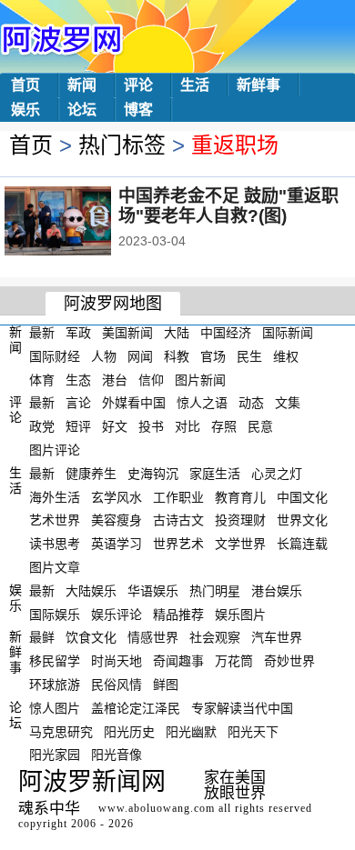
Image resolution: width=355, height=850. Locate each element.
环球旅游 (54, 684)
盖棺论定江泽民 (135, 708)
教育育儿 (240, 496)
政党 (42, 426)
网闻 (140, 356)
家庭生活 (214, 473)
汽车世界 (276, 637)
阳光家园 (54, 754)
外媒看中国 (134, 402)
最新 (42, 332)
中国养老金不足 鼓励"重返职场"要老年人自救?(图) (228, 205)
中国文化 (302, 496)
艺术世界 (54, 520)
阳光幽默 (191, 731)
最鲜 (42, 637)
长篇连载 (302, 543)
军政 (78, 332)
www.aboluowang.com (156, 808)
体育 (42, 379)
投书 (151, 426)
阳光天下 (253, 731)
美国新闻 (127, 332)
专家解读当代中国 (242, 708)
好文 (114, 426)
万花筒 (234, 661)
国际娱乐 (54, 613)
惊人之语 (202, 402)
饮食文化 (91, 637)
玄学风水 (116, 496)
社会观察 (214, 637)
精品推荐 (178, 613)
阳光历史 (129, 731)
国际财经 (54, 356)
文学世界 (240, 543)
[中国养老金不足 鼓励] (82, 222)
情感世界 (152, 637)
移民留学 (54, 661)
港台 (114, 379)
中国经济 (225, 332)
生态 (78, 379)
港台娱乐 (276, 591)
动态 (251, 402)
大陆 (176, 332)
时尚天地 (116, 661)
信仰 (151, 379)
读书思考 (54, 543)
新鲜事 (258, 85)
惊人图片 (54, 708)
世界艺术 (178, 543)
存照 (224, 426)
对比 (187, 426)
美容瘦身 (116, 520)
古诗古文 (178, 520)
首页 (25, 85)
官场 (213, 356)
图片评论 (54, 450)
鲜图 (165, 684)
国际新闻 (287, 332)
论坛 (81, 109)
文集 (287, 402)
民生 (249, 356)
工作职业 (178, 496)
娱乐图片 (240, 613)
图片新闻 (200, 379)
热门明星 (214, 591)
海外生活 (54, 496)
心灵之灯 (276, 473)
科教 (176, 356)
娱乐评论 (116, 613)
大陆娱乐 (91, 591)
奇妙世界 (289, 661)
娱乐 (25, 109)
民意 (260, 426)
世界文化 (302, 520)
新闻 (81, 85)
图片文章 (54, 567)
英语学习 (116, 543)
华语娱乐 (152, 591)
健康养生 (91, 473)
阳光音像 (116, 754)
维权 (286, 356)
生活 (194, 85)
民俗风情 (116, 684)
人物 (104, 356)
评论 (138, 85)
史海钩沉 (152, 473)
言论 (78, 402)
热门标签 (122, 145)
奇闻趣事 (178, 661)
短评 (78, 426)
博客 (138, 109)
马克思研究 (61, 731)
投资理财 (240, 520)
